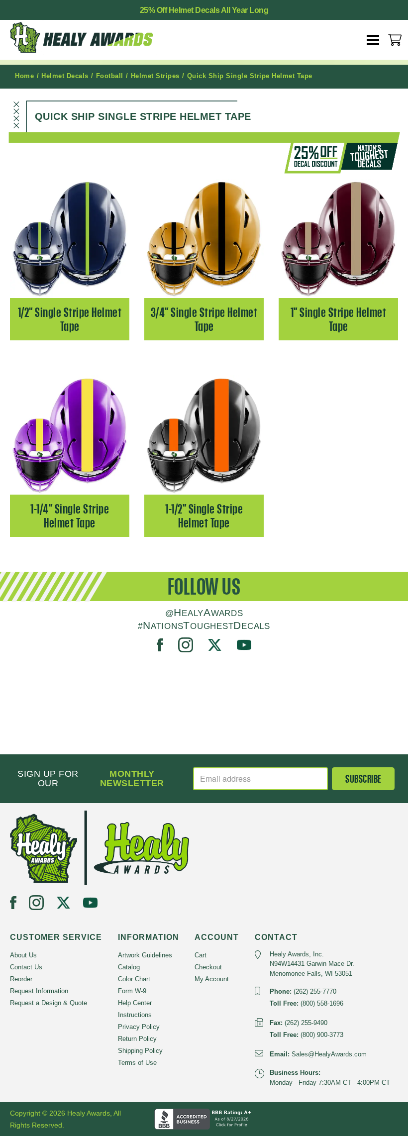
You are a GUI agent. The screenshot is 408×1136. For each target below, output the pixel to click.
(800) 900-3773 (322, 1034)
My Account (212, 979)
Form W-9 (132, 991)
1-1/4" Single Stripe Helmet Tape (69, 515)
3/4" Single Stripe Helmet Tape (204, 319)
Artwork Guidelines (145, 955)
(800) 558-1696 (322, 1003)
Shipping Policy (140, 1050)
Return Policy (137, 1038)
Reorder (21, 979)
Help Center (135, 1003)
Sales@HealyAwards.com (329, 1054)
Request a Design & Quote (48, 1003)
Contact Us (26, 967)
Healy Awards (89, 37)
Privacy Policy (139, 1027)
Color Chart (134, 979)
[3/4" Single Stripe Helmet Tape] (204, 238)
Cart (200, 955)
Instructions (135, 1015)
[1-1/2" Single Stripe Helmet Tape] (204, 435)
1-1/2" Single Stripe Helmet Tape (204, 515)
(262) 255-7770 (315, 991)
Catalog (129, 967)
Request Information (39, 991)
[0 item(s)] (395, 39)
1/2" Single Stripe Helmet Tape (70, 319)
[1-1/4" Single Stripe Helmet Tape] (69, 435)
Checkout (208, 967)
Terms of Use (137, 1062)
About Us (23, 955)
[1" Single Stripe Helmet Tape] (338, 238)
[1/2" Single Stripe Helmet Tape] (69, 238)
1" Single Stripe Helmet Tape (339, 319)
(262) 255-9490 (306, 1023)
